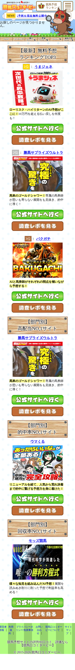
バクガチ (43, 239)
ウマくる (37, 442)
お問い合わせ (39, 630)
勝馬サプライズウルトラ (43, 153)
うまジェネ (43, 67)
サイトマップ (68, 630)
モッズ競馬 (38, 541)
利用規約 (11, 630)
